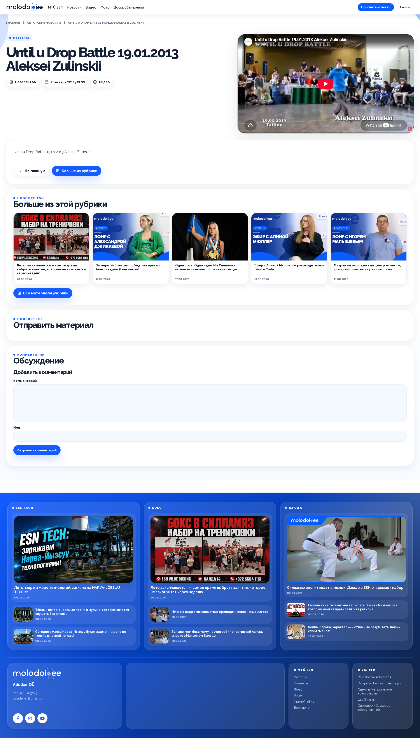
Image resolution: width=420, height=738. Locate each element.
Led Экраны (366, 699)
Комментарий (25, 381)
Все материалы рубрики (45, 293)
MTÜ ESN (55, 7)
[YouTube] (42, 718)
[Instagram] (30, 718)
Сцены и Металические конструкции (375, 691)
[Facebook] (18, 718)
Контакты (301, 683)
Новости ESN (25, 82)
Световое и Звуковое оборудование (374, 708)
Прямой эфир (304, 701)
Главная (13, 22)
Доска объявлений (129, 7)
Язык (403, 7)
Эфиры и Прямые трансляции (379, 683)
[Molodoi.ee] (37, 673)
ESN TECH (24, 507)
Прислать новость (375, 7)
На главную (35, 171)
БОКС (157, 507)
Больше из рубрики (79, 171)
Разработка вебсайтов (374, 677)
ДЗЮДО (296, 507)
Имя (16, 427)
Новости (74, 7)
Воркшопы (302, 707)
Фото (105, 7)
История (300, 677)
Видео (91, 7)
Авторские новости (44, 22)
